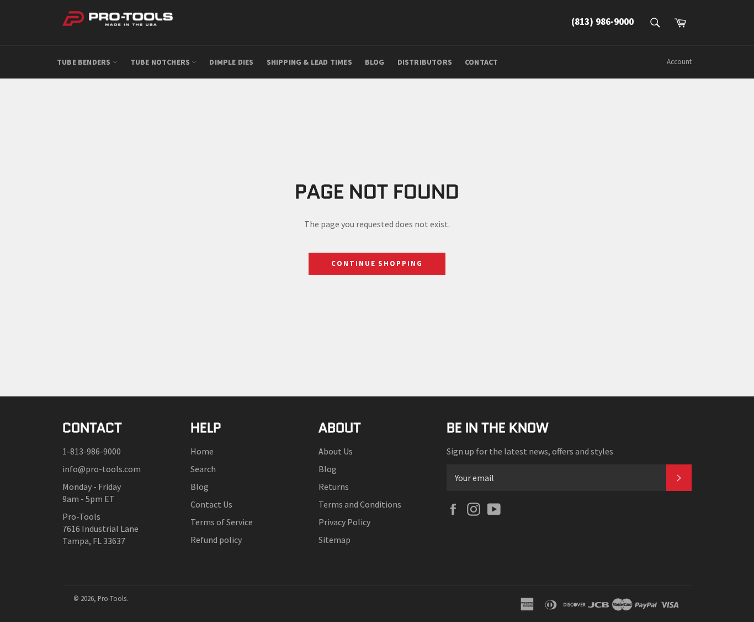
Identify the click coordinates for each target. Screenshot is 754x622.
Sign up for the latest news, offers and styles (530, 451)
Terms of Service (221, 521)
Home (202, 451)
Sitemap (334, 539)
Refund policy (216, 539)
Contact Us (211, 504)
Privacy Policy (344, 521)
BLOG (375, 62)
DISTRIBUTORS (424, 62)
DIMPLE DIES (231, 62)
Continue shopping (377, 263)
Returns (333, 486)
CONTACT (481, 62)
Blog (199, 486)
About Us (335, 451)
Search (203, 468)
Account (679, 61)
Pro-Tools (112, 598)
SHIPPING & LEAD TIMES (309, 62)
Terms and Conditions (359, 504)
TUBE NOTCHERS (161, 62)
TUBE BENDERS (85, 62)
